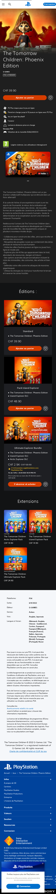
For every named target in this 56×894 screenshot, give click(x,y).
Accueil (7, 773)
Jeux (14, 773)
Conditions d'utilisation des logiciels (48, 880)
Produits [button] (8, 807)
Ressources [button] (9, 825)
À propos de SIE (10, 783)
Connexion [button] (9, 831)
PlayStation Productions (13, 793)
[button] (27, 164)
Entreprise (8, 797)
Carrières (7, 786)
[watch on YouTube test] (43, 173)
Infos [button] (6, 779)
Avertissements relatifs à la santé (20, 708)
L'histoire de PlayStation (13, 801)
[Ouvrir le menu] (3, 4)
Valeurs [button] (7, 813)
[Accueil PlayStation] (28, 4)
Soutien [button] (7, 819)
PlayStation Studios (11, 790)
